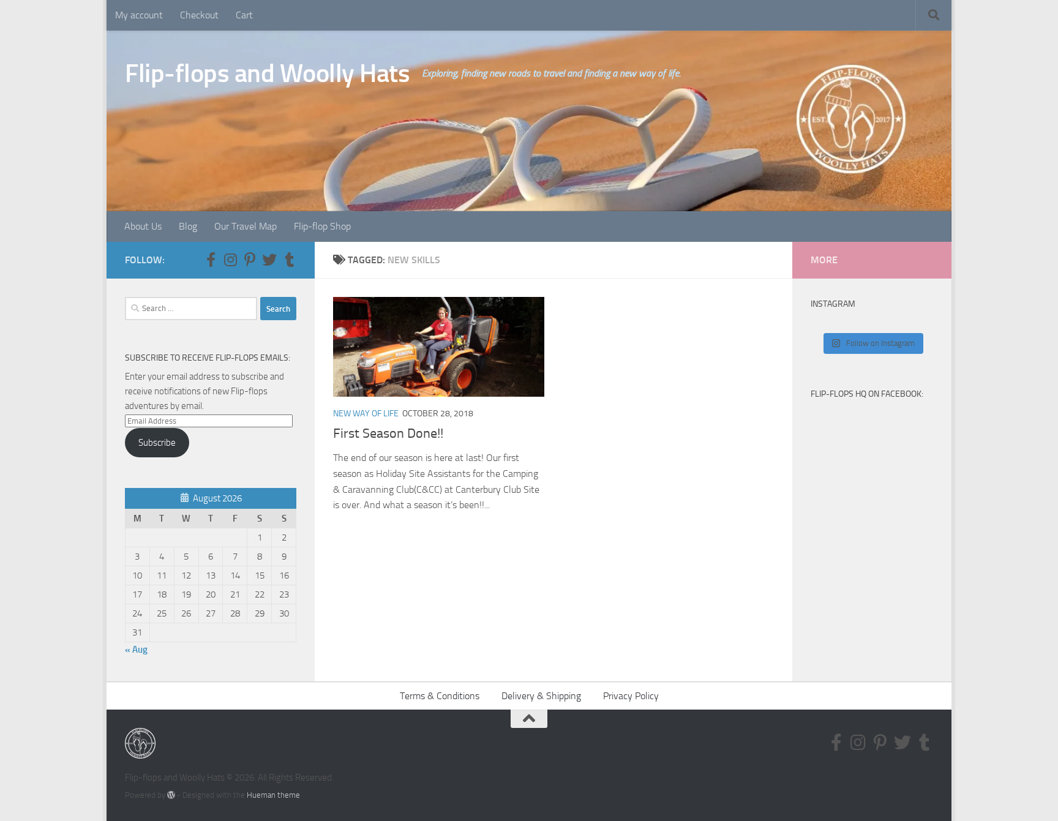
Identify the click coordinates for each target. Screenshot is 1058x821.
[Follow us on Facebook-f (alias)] (210, 259)
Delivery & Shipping (541, 696)
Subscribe (157, 442)
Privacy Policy (631, 696)
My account (139, 15)
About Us (143, 226)
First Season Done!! (388, 433)
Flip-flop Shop (322, 226)
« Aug (136, 649)
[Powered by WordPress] (171, 795)
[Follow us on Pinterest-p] (249, 259)
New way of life (366, 413)
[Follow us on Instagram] (230, 259)
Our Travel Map (245, 226)
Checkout (199, 15)
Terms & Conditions (439, 696)
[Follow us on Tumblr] (289, 259)
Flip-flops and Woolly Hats (267, 73)
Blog (188, 226)
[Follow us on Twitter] (269, 259)
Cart (244, 15)
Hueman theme (273, 795)
